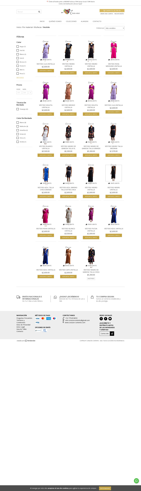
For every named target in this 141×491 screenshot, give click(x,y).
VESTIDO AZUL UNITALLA (113, 229)
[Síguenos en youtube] (110, 318)
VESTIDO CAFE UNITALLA (68, 270)
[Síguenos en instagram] (101, 318)
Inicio (42, 21)
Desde (18, 89)
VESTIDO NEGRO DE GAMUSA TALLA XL (68, 147)
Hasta (24, 89)
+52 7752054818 (71, 318)
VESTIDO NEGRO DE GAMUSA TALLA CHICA (91, 271)
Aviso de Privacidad (23, 325)
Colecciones (71, 21)
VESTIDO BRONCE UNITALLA (68, 106)
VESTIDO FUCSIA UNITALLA (91, 230)
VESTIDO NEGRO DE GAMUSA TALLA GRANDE (91, 147)
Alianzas (84, 21)
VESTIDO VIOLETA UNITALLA (45, 106)
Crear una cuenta (106, 14)
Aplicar (30, 92)
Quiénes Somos (55, 21)
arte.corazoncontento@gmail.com (77, 320)
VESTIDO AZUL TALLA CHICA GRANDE (46, 188)
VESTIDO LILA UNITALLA (46, 64)
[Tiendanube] (26, 341)
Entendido (105, 488)
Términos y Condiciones (21, 321)
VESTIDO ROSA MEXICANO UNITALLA (114, 65)
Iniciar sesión (119, 14)
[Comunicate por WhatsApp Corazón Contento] (136, 480)
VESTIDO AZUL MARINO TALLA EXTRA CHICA (68, 188)
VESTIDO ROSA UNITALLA (45, 229)
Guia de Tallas (22, 329)
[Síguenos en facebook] (105, 318)
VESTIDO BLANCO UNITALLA (45, 147)
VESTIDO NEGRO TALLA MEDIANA (113, 147)
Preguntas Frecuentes (24, 318)
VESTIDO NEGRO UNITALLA (68, 65)
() (113, 10)
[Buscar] (39, 12)
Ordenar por (100, 28)
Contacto (97, 21)
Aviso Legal (21, 327)
